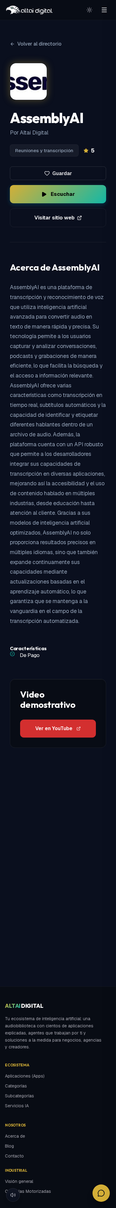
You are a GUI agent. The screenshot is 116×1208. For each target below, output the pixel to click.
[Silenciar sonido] (13, 1195)
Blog (9, 1146)
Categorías (16, 1086)
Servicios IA (17, 1106)
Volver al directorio (39, 44)
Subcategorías (19, 1096)
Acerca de (15, 1136)
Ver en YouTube (53, 728)
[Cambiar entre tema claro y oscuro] (89, 10)
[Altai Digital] (29, 10)
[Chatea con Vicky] (101, 1193)
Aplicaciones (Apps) (25, 1076)
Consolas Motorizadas (28, 1191)
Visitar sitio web (54, 217)
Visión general (19, 1181)
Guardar (62, 173)
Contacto (14, 1156)
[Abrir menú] (104, 10)
